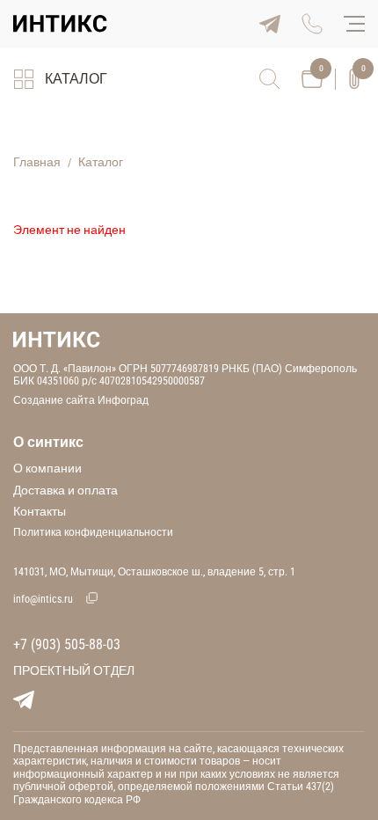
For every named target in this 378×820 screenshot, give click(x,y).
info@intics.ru (43, 599)
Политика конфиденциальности (93, 532)
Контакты (39, 511)
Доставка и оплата (65, 490)
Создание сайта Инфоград (81, 400)
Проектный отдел (73, 670)
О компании (47, 468)
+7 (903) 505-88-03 (66, 644)
